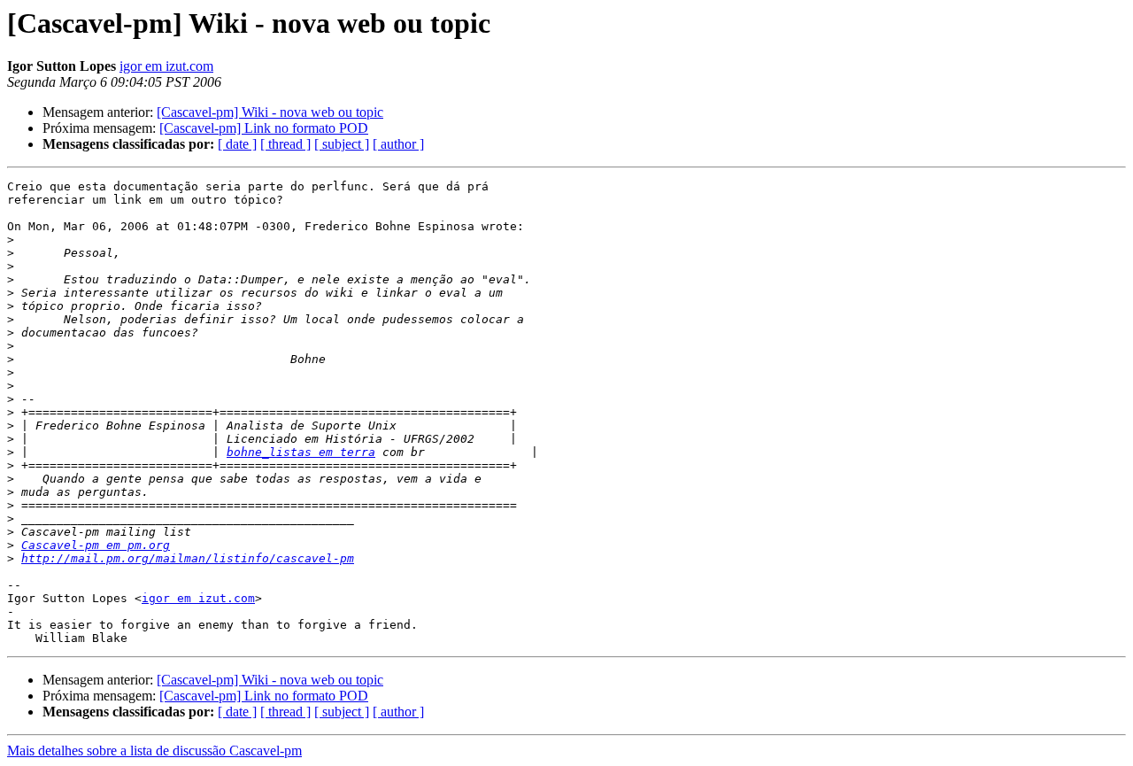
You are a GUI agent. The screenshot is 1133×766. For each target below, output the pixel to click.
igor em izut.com (166, 66)
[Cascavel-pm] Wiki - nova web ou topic (270, 112)
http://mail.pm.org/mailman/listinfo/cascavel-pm (187, 558)
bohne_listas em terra (301, 452)
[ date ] (237, 143)
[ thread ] (285, 143)
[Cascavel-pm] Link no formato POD (263, 127)
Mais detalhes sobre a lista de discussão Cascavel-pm (154, 750)
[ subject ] (341, 143)
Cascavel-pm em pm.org (95, 545)
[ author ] (398, 143)
